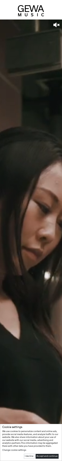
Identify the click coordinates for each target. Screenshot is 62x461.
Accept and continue (47, 456)
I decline (29, 456)
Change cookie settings (14, 450)
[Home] (31, 11)
